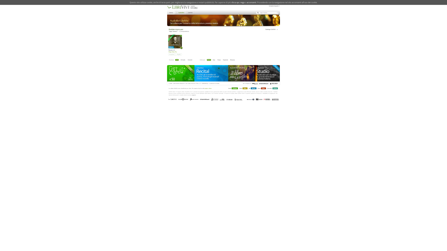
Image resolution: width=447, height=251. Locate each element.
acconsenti (251, 2)
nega (242, 2)
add (171, 54)
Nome (209, 60)
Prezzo (219, 60)
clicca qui (235, 2)
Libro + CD (182, 60)
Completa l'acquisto (274, 6)
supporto (194, 95)
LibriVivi (190, 12)
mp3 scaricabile (177, 60)
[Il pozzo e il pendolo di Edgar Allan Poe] (175, 42)
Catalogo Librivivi (271, 29)
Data (214, 60)
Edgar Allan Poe (173, 52)
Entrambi (190, 60)
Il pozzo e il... (172, 50)
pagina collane (208, 88)
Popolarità (225, 60)
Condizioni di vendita (214, 83)
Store (181, 12)
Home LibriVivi (171, 12)
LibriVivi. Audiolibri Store (182, 7)
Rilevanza (232, 60)
